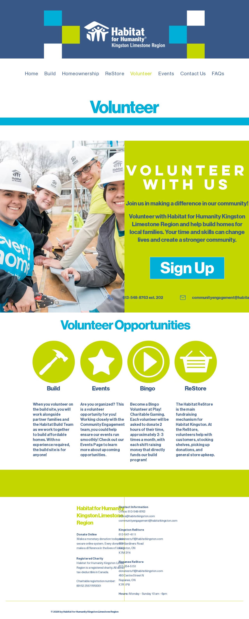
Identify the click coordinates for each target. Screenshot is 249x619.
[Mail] (183, 297)
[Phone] (110, 297)
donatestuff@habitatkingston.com (141, 539)
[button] (50, 73)
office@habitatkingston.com (137, 516)
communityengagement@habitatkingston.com (148, 520)
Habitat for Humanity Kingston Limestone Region (100, 515)
